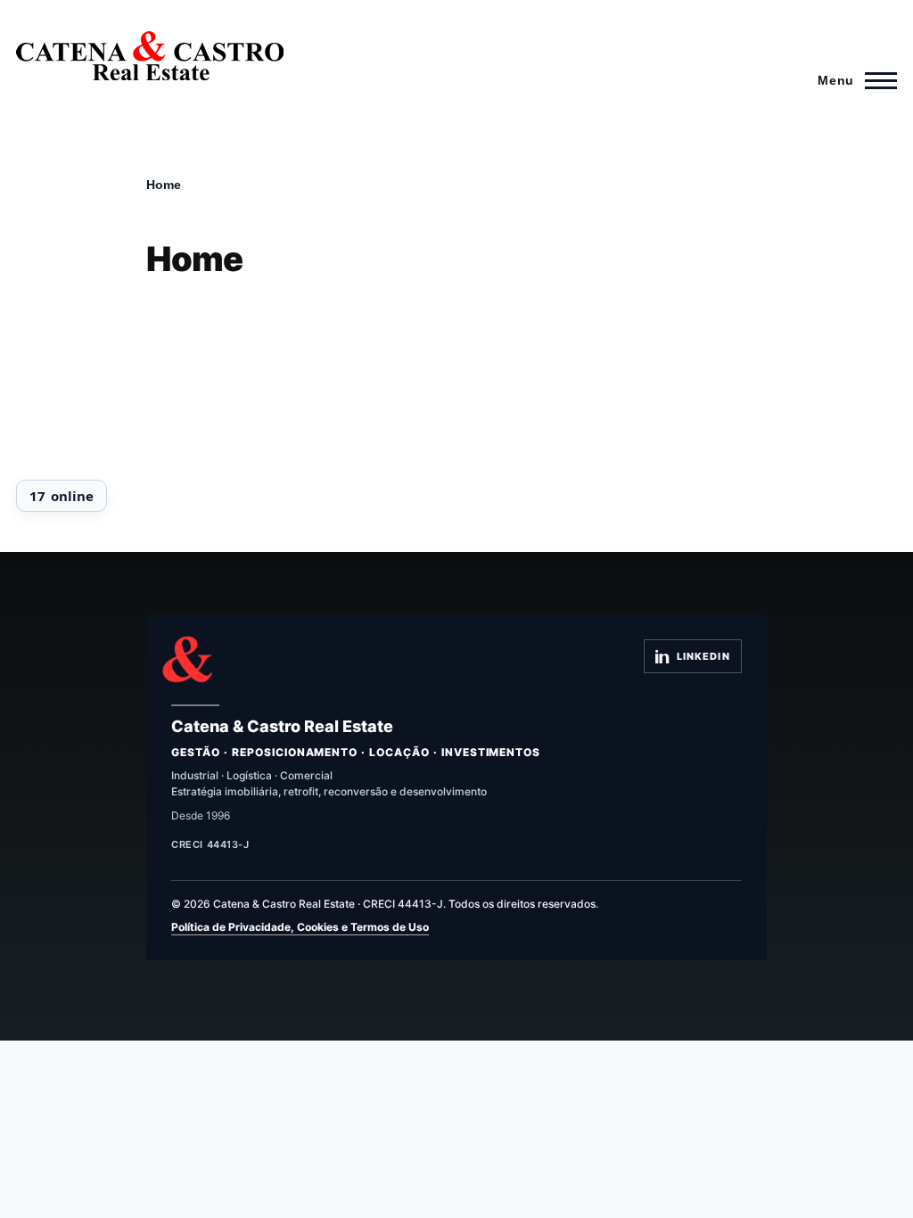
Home (163, 184)
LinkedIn (703, 656)
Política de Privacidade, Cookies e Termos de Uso (300, 927)
